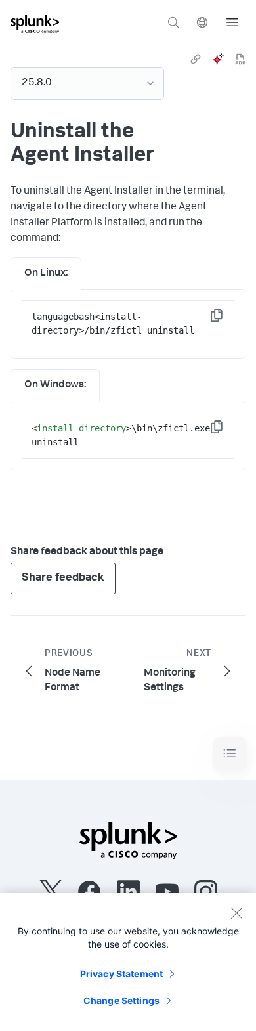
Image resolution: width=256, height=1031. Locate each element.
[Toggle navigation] (229, 753)
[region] (128, 962)
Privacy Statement (121, 973)
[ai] (218, 59)
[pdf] (240, 59)
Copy (225, 319)
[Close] (236, 912)
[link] (195, 59)
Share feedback (63, 578)
